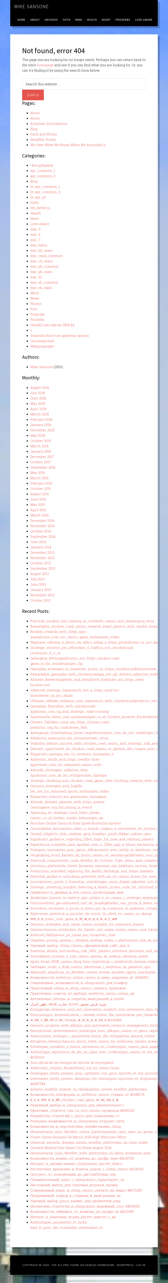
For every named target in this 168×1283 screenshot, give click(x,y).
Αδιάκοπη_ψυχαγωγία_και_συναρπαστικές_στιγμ (69, 738)
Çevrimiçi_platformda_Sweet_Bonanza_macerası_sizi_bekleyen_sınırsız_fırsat (93, 866)
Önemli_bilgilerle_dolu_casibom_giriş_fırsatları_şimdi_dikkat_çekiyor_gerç (91, 834)
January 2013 (40, 589)
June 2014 (38, 542)
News (34, 298)
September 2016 (42, 467)
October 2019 (40, 441)
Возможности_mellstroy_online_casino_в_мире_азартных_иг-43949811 (89, 977)
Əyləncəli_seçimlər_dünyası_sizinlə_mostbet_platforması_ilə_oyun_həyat (89, 1142)
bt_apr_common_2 (45, 192)
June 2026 (38, 398)
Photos (36, 303)
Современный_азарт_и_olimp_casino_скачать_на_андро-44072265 (86, 1190)
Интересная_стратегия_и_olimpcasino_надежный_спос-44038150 (85, 1206)
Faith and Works (43, 134)
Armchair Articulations (48, 123)
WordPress (125, 1265)
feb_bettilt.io (40, 208)
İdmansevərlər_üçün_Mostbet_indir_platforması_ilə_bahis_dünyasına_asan (90, 1153)
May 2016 (37, 472)
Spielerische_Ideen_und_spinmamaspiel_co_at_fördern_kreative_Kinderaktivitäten (97, 717)
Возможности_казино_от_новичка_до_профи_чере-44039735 (82, 1158)
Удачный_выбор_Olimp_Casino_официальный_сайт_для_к (79, 945)
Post (33, 309)
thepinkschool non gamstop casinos (59, 335)
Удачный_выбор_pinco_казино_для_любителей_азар (75, 1201)
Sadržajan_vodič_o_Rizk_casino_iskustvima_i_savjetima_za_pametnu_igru (90, 967)
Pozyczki (37, 314)
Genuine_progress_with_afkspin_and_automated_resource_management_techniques (99, 1025)
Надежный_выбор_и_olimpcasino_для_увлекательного (77, 1105)
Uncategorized (42, 341)
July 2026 (37, 393)
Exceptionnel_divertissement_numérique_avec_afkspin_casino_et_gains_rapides (95, 1030)
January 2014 (40, 547)
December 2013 (42, 552)
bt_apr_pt (38, 197)
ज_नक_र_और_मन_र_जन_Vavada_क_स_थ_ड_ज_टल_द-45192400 (76, 1020)
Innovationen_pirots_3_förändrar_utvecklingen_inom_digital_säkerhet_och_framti (97, 881)
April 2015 (38, 510)
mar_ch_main (41, 261)
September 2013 (42, 568)
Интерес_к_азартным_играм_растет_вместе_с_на (73, 1217)
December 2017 (42, 456)
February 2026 (41, 419)
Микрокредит (42, 346)
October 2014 (40, 531)
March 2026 (39, 414)
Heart (34, 218)
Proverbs (37, 319)
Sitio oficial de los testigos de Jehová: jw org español (72, 1062)
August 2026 (39, 387)
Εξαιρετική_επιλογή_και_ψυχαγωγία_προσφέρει (68, 796)
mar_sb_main (41, 287)
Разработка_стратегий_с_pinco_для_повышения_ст (75, 1116)
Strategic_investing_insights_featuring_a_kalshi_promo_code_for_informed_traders (98, 887)
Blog (33, 129)
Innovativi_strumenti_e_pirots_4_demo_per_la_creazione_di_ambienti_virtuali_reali (98, 908)
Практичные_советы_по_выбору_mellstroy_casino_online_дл (82, 993)
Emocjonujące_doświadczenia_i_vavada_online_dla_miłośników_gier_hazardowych (98, 1014)
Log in (140, 1265)
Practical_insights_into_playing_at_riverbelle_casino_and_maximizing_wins (92, 621)
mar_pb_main (41, 271)
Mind (34, 293)
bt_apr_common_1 (45, 186)
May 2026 (37, 403)
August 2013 (39, 574)
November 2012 (42, 595)
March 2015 (39, 515)
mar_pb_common (44, 266)
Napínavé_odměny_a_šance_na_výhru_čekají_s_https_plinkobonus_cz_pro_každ (95, 642)
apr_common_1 (42, 170)
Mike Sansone (31, 6)
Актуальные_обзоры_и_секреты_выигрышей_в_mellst (77, 999)
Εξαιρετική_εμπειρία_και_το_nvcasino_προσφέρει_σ (72, 754)
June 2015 (38, 499)
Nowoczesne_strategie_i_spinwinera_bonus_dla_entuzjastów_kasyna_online (92, 1036)
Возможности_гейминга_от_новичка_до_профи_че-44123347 (82, 1211)
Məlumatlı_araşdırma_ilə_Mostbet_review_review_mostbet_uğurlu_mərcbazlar (93, 972)
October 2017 (40, 462)
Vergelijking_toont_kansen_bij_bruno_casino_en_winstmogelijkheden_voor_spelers (98, 855)
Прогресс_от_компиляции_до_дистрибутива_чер (73, 1174)
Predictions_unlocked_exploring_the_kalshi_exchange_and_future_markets (91, 871)
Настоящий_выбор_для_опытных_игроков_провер (74, 1185)
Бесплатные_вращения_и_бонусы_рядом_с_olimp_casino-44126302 (87, 1169)
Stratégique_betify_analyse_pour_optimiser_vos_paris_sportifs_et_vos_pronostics (96, 1073)
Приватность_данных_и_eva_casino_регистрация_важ (77, 892)
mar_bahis (38, 245)
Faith (34, 202)
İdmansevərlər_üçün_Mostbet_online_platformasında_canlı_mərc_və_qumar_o (93, 1132)
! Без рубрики (41, 165)
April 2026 (38, 409)
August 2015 (39, 494)
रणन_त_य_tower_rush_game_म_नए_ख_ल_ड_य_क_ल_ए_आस (73, 919)
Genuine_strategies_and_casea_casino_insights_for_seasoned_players (87, 924)
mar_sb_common (44, 282)
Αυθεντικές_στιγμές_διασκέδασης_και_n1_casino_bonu (74, 1068)
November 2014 (42, 526)
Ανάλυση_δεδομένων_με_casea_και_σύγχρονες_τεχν (73, 935)
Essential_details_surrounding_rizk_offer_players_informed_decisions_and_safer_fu (98, 951)
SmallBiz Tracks (43, 139)
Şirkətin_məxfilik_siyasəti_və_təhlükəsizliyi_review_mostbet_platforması (88, 1089)
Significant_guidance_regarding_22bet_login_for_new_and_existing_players (91, 839)
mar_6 (35, 234)
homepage (45, 65)
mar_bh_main (41, 250)
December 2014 (42, 520)
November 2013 (42, 558)
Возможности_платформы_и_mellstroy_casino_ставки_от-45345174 (87, 1094)
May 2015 (37, 504)
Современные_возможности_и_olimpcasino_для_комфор (78, 983)
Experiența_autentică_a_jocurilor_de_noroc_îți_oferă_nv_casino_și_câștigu (91, 913)
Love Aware (39, 224)
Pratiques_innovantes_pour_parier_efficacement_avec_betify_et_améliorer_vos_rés (97, 850)
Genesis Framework (99, 1265)
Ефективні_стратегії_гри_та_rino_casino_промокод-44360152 (82, 1110)
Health (35, 213)
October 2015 (40, 488)
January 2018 (40, 451)
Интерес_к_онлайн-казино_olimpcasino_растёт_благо (76, 1163)
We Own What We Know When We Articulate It (68, 145)
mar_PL (36, 277)
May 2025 (37, 435)
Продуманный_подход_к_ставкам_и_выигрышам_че (75, 1195)
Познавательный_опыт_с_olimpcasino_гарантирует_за (77, 1179)
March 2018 (39, 446)
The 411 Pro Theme (65, 1265)
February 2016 (41, 483)
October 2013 (40, 563)
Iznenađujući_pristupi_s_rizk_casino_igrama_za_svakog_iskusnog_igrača (89, 956)
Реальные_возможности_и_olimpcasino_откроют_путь (77, 1121)
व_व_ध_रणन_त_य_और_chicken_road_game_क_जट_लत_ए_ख (74, 1100)
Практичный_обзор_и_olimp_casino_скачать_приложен (78, 988)
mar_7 (35, 240)
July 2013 (37, 579)
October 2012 (40, 600)
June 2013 (38, 584)
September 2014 (42, 536)
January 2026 (40, 425)
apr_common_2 (43, 176)
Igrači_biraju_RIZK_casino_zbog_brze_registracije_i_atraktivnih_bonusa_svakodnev (97, 961)
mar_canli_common (46, 256)
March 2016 (39, 478)
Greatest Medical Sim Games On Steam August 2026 (71, 1147)
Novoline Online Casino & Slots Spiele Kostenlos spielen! (75, 823)
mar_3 (35, 229)
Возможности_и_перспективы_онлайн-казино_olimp (75, 1126)
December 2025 (42, 430)
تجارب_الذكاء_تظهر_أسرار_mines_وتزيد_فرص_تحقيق (68, 1004)
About (35, 113)
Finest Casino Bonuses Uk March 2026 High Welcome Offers (78, 1137)
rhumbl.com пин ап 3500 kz (52, 325)
